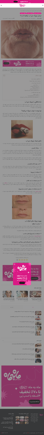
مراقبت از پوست (22, 13)
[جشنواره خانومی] (22, 1)
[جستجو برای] (1, 6)
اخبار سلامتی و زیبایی (37, 13)
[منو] (42, 6)
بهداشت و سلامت (30, 13)
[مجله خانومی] (22, 5)
